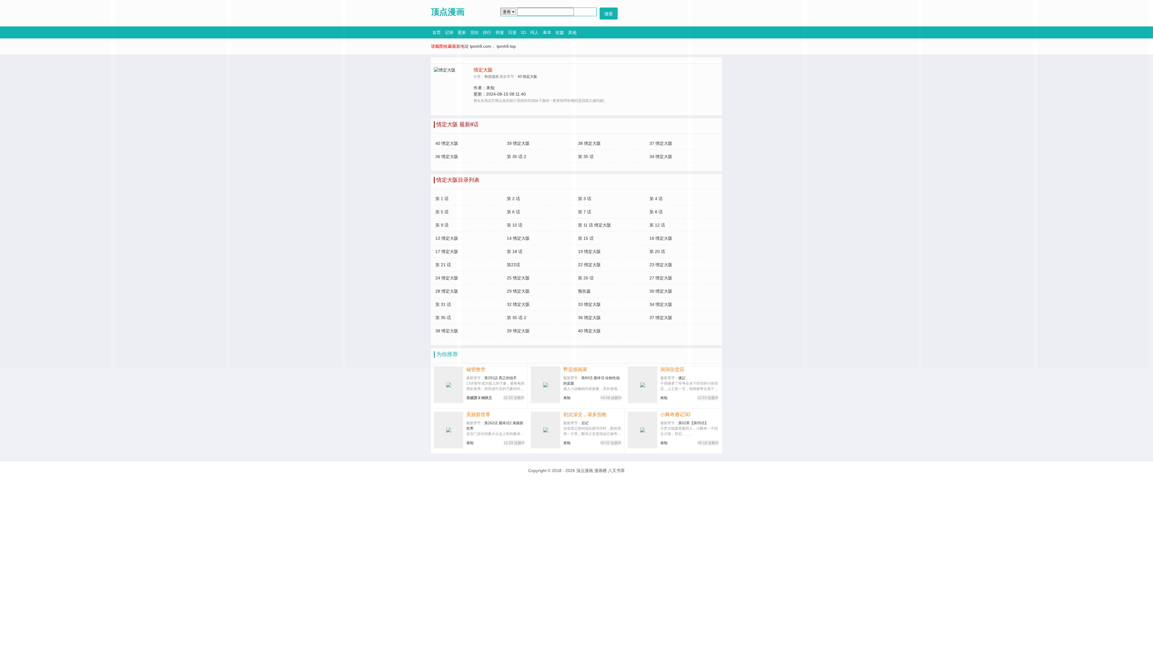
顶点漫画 (584, 470)
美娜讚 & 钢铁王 (479, 398)
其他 (572, 32)
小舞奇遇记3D (675, 414)
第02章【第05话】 (693, 423)
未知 (566, 398)
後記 (681, 378)
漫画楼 (600, 470)
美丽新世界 (478, 414)
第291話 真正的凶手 (500, 378)
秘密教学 (476, 369)
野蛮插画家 (575, 369)
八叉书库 (616, 470)
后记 (585, 423)
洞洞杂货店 (672, 369)
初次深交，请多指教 (585, 414)
